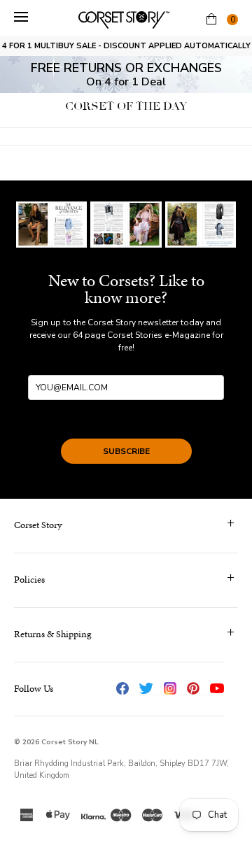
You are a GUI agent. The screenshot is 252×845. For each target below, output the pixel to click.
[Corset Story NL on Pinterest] (193, 688)
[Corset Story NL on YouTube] (217, 688)
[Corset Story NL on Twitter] (146, 688)
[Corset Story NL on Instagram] (170, 688)
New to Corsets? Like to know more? (126, 289)
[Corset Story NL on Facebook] (122, 688)
